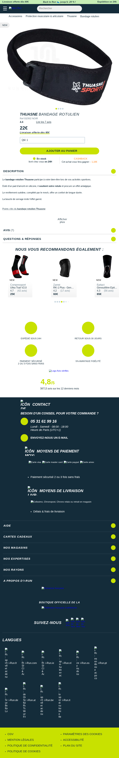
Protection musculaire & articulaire (44, 16)
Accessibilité (73, 739)
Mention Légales (20, 739)
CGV (10, 734)
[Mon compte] (107, 9)
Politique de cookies (23, 751)
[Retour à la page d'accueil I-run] (16, 9)
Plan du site (72, 745)
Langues (12, 640)
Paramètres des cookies (82, 734)
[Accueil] (3, 16)
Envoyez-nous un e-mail (49, 437)
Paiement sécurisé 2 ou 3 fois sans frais (55, 477)
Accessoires (15, 16)
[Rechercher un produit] (78, 9)
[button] (52, 140)
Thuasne (72, 16)
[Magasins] (101, 9)
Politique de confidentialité (30, 745)
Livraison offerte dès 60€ (35, 132)
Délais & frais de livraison (49, 511)
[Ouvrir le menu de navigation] (5, 9)
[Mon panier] (113, 9)
